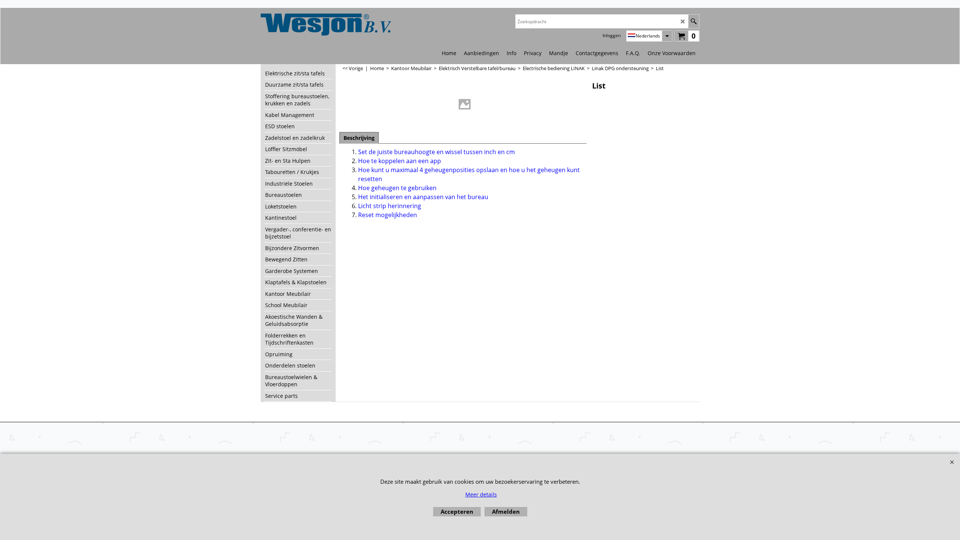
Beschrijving (359, 137)
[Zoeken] (693, 21)
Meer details (481, 494)
